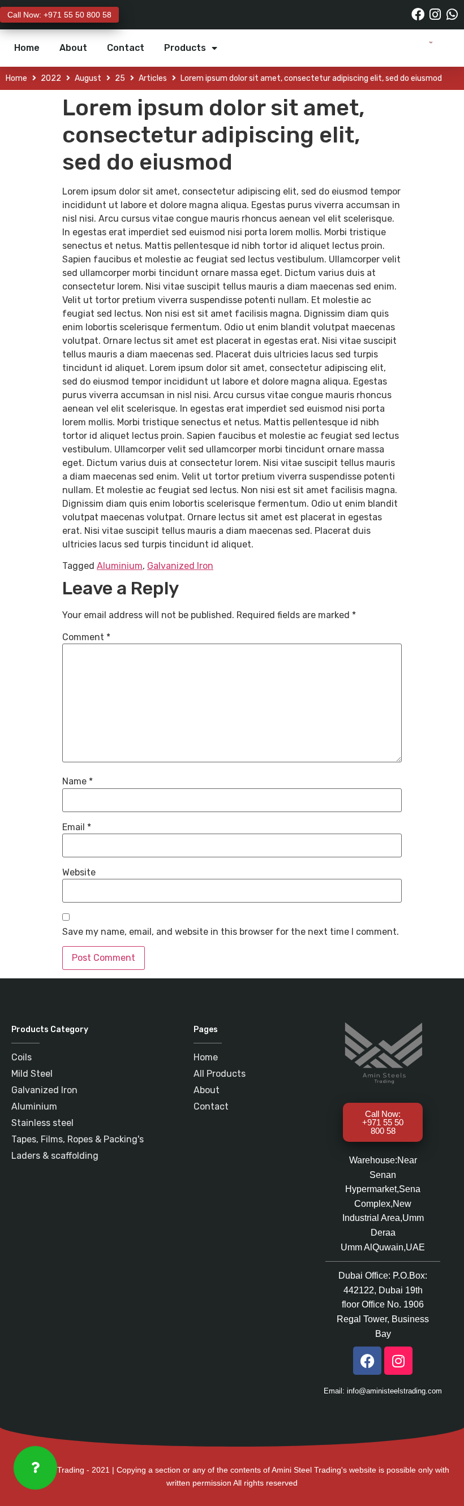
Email (76, 827)
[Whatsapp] (451, 14)
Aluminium (120, 565)
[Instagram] (434, 14)
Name (77, 781)
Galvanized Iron (180, 565)
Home (27, 47)
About (73, 47)
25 (120, 78)
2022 (51, 78)
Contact (125, 47)
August (88, 78)
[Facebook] (417, 14)
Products (185, 47)
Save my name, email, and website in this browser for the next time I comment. (230, 932)
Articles (153, 78)
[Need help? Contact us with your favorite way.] (35, 1468)
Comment (86, 637)
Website (79, 872)
